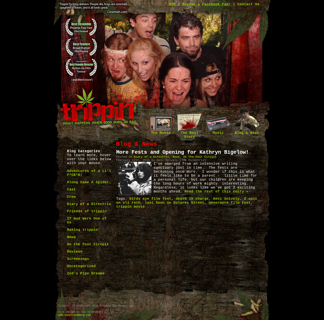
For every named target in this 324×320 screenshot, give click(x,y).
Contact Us (248, 4)
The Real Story (189, 135)
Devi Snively (226, 199)
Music (218, 133)
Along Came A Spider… (89, 182)
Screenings (78, 259)
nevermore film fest (230, 203)
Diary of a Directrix (89, 204)
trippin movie (130, 207)
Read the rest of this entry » (216, 192)
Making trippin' (83, 230)
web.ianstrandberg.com (74, 315)
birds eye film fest (150, 199)
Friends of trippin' (88, 211)
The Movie (161, 133)
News (71, 237)
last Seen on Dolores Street (174, 203)
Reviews (74, 252)
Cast (71, 190)
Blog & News (247, 133)
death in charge (192, 199)
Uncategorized (81, 266)
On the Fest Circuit (88, 244)
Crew (71, 197)
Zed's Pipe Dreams (85, 274)
